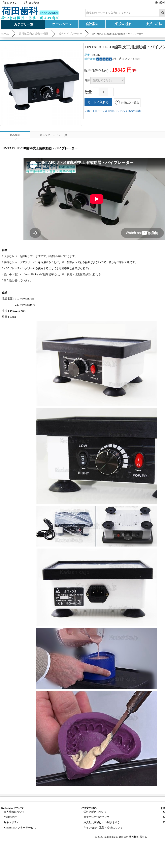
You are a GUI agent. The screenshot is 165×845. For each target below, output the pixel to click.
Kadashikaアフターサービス (20, 827)
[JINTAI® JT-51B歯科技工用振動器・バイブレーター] (41, 84)
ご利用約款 (10, 817)
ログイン (12, 2)
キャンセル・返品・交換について (103, 827)
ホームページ (62, 24)
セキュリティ (11, 822)
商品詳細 (15, 134)
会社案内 (92, 24)
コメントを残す (131, 58)
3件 (114, 58)
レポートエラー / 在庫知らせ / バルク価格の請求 (113, 110)
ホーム (5, 33)
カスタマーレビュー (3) (53, 134)
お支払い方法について (97, 817)
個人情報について (14, 811)
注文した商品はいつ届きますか (102, 822)
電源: (87, 80)
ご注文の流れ (122, 24)
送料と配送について (95, 811)
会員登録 (34, 2)
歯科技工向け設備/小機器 (33, 33)
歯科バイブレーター (70, 33)
